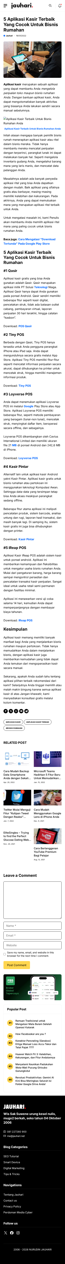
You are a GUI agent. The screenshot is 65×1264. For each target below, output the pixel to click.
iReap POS (25, 620)
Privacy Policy (12, 1206)
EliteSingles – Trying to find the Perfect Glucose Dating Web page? (16, 838)
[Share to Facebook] (5, 711)
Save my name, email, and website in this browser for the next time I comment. (30, 954)
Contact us (10, 1200)
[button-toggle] (5, 6)
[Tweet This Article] (11, 711)
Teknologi (40, 287)
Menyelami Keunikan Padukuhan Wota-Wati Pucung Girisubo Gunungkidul (34, 1067)
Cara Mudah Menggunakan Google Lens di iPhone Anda (47, 813)
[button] (50, 5)
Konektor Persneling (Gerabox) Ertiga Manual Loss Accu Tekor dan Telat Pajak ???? (35, 1044)
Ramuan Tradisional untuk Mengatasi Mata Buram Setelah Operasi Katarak (33, 1024)
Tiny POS (25, 385)
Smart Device (11, 1162)
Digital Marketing (13, 1168)
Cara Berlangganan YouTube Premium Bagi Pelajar (46, 852)
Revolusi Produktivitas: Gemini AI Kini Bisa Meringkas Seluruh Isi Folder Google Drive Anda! (34, 1081)
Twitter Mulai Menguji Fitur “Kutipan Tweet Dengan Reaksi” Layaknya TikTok (17, 815)
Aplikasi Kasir (14, 722)
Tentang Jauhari (13, 1194)
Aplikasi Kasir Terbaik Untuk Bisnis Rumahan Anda (32, 128)
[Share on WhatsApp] (16, 711)
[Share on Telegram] (26, 711)
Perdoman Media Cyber (18, 1212)
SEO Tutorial (11, 1156)
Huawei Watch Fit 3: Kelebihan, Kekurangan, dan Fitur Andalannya (35, 1056)
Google (28, 406)
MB (14, 445)
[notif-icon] (60, 5)
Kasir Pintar (26, 539)
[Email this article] (21, 711)
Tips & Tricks (11, 1174)
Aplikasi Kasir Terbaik (38, 722)
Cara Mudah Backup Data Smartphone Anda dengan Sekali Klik (16, 776)
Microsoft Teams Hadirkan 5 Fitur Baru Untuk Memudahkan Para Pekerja (47, 776)
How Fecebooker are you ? (30, 1033)
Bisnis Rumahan (14, 728)
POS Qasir (25, 326)
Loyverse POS (28, 458)
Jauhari (9, 35)
